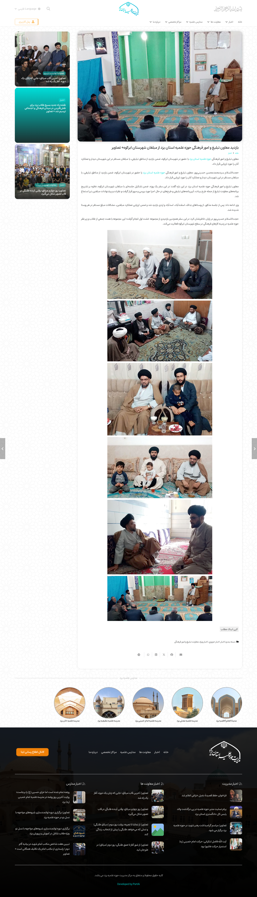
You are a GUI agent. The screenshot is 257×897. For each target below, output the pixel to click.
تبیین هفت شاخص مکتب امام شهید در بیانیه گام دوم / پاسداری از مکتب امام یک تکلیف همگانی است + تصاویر (42, 848)
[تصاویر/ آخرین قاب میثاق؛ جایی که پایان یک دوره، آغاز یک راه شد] (42, 34)
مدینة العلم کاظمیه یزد (226, 721)
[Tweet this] (164, 654)
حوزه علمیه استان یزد (200, 158)
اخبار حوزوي (214, 642)
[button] (48, 8)
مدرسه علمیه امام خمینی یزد (148, 721)
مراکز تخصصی (109, 752)
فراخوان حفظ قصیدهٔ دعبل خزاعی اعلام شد (204, 795)
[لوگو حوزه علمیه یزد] (128, 9)
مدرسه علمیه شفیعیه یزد (109, 721)
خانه (166, 752)
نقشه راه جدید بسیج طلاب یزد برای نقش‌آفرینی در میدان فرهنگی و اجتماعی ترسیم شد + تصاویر (45, 108)
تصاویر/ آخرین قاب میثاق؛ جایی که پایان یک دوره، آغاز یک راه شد (43, 80)
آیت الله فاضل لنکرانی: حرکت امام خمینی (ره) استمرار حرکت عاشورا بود (202, 844)
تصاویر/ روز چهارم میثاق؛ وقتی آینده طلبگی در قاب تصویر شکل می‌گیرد (43, 192)
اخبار (223, 642)
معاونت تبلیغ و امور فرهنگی (186, 642)
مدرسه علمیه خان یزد (70, 721)
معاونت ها (145, 752)
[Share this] (172, 654)
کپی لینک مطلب (229, 629)
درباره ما (93, 752)
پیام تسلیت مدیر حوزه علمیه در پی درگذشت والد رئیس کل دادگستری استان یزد (201, 811)
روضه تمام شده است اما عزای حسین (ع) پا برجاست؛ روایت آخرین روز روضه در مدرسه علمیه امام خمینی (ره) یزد (43, 797)
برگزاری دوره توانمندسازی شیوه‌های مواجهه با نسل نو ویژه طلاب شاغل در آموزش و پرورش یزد (42, 831)
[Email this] (179, 654)
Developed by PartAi (128, 884)
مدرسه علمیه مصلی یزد (187, 721)
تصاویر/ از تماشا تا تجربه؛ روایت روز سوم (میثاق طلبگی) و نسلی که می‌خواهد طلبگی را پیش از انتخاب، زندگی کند (121, 829)
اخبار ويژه (204, 642)
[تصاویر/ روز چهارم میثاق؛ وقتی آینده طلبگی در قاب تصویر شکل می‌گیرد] (42, 146)
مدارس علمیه (127, 752)
